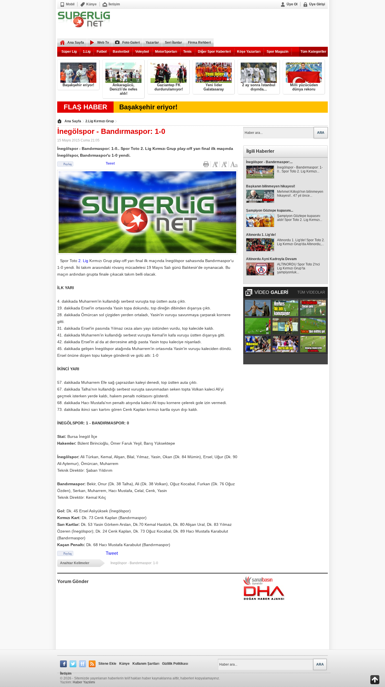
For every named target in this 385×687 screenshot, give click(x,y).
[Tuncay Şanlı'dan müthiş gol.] (313, 326)
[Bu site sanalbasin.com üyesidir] (258, 580)
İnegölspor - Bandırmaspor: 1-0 (134, 563)
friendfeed (82, 664)
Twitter (73, 664)
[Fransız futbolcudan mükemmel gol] (257, 344)
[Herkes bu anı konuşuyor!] (285, 308)
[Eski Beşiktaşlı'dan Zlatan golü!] (313, 308)
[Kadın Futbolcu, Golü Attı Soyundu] (285, 326)
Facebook (63, 664)
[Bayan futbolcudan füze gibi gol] (285, 344)
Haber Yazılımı (84, 682)
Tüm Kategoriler (313, 52)
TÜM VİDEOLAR (311, 292)
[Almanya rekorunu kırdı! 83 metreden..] (313, 344)
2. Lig (83, 260)
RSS (92, 664)
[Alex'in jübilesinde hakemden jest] (257, 326)
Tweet (110, 163)
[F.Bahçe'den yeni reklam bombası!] (257, 308)
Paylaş (67, 164)
